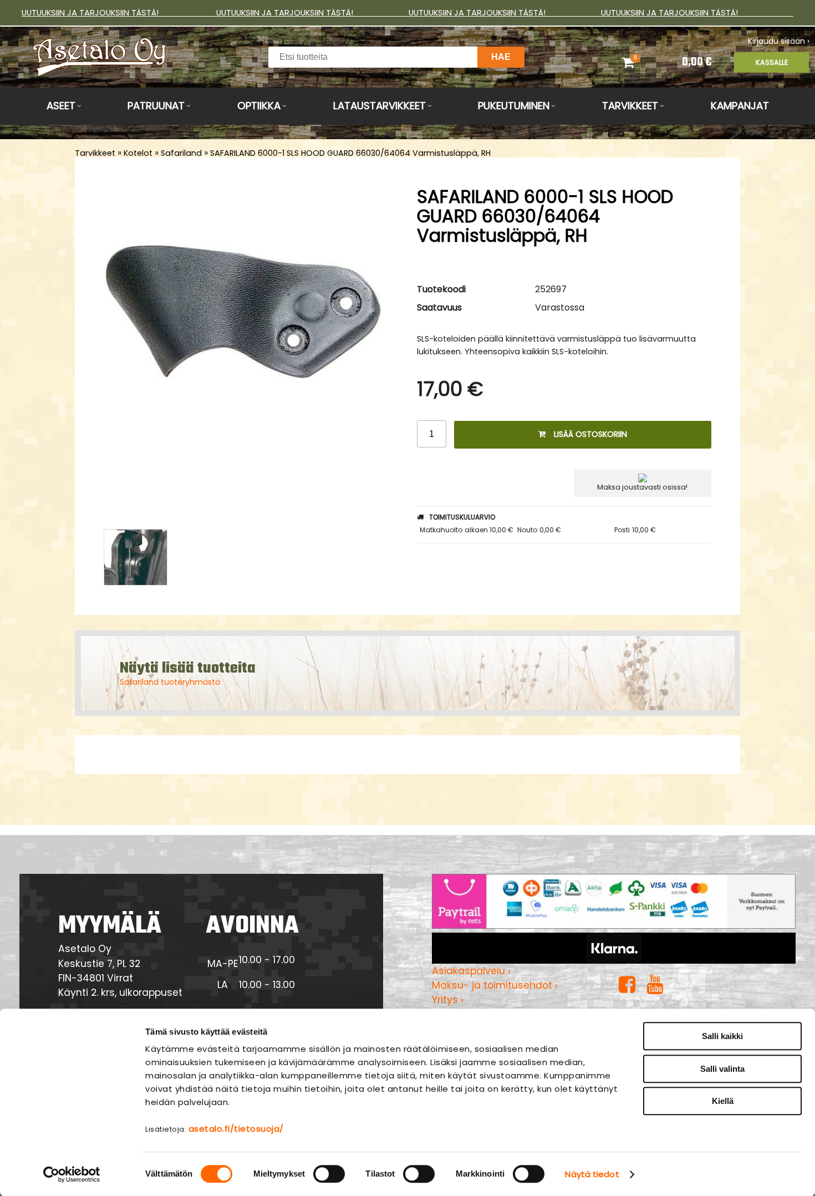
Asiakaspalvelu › (471, 971)
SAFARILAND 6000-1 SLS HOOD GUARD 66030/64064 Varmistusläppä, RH (350, 153)
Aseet (61, 106)
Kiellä (722, 1101)
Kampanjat (740, 106)
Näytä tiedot (592, 1174)
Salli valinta (722, 1068)
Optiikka (259, 106)
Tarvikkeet (630, 106)
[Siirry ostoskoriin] (640, 62)
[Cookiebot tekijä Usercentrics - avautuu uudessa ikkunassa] (71, 1174)
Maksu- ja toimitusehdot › (495, 985)
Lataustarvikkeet (379, 106)
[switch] (329, 1174)
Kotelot (138, 153)
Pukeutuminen (513, 106)
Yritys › (447, 999)
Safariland (181, 153)
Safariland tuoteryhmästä (170, 682)
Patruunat (156, 106)
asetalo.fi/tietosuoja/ (236, 1128)
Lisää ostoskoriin (590, 434)
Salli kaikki (722, 1036)
